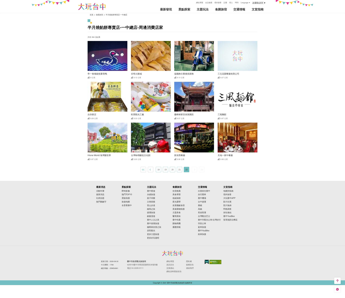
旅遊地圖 (126, 202)
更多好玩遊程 (153, 238)
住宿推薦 (176, 191)
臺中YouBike (203, 230)
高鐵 (200, 209)
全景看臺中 (127, 205)
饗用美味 (176, 216)
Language (244, 2)
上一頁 (150, 169)
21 (179, 169)
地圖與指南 (228, 191)
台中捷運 (202, 202)
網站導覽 (199, 2)
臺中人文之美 (153, 220)
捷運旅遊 (151, 212)
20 (172, 169)
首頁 (91, 14)
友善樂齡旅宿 (178, 205)
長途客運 (202, 212)
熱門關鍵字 (101, 202)
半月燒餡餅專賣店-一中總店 (116, 14)
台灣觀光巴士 (204, 216)
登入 (231, 2)
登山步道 (151, 205)
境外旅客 (217, 2)
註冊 (225, 2)
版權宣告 (190, 264)
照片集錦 (227, 205)
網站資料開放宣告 (174, 271)
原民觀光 (151, 230)
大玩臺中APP (229, 198)
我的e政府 (207, 262)
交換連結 (170, 268)
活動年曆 (100, 191)
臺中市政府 (172, 253)
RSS (237, 2)
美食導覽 (176, 194)
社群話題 (100, 198)
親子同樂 (151, 198)
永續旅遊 (151, 194)
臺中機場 (202, 198)
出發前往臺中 (204, 191)
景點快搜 (126, 198)
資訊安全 (170, 264)
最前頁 (143, 169)
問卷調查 (227, 209)
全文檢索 (208, 2)
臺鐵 (200, 205)
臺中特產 (176, 220)
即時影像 (126, 191)
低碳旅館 (176, 198)
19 (165, 169)
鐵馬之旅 (151, 209)
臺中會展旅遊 (153, 223)
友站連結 (227, 212)
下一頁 (194, 169)
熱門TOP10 (127, 194)
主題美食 (176, 212)
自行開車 (202, 194)
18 (158, 169)
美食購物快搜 (178, 209)
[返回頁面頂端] (337, 281)
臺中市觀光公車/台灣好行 (209, 220)
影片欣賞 (227, 202)
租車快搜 (202, 234)
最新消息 (100, 194)
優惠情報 (176, 227)
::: (193, 2)
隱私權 (189, 261)
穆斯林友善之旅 (154, 227)
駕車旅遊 (202, 227)
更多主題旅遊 (153, 234)
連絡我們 (190, 268)
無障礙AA (215, 262)
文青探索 (151, 202)
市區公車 (202, 223)
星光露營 (176, 202)
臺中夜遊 (151, 191)
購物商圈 (176, 223)
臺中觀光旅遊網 (92, 6)
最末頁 (201, 169)
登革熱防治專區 (230, 220)
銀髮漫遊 (151, 216)
